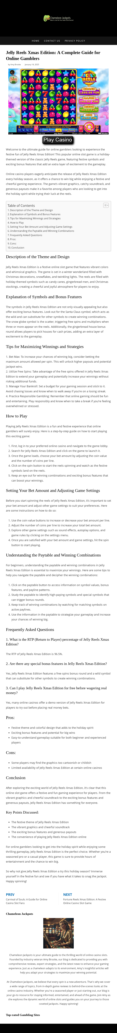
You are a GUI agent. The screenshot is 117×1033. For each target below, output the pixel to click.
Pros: (13, 239)
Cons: (13, 243)
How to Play (17, 222)
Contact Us (52, 40)
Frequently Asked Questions (26, 235)
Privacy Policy (75, 40)
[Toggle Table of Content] (104, 205)
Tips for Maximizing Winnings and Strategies (35, 218)
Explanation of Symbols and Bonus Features (35, 214)
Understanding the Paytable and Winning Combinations (42, 231)
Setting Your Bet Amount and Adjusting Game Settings (41, 226)
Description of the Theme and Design (31, 210)
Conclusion (17, 247)
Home (35, 40)
